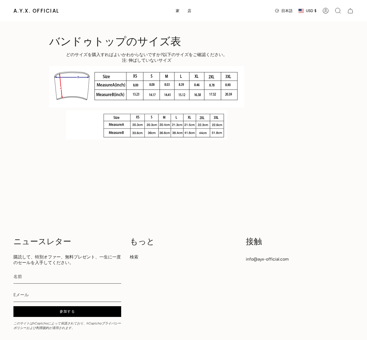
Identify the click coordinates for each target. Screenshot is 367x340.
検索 (134, 256)
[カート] (350, 10)
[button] (189, 10)
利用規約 (42, 328)
